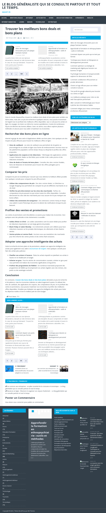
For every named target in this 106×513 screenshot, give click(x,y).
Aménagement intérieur (10, 480)
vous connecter (18, 402)
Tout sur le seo (59, 428)
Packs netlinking (59, 424)
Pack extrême (58, 417)
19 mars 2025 (12, 38)
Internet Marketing (9, 22)
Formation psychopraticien (62, 443)
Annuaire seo (58, 430)
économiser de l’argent (38, 249)
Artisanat (29, 18)
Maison (29, 22)
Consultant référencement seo (64, 420)
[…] (32, 457)
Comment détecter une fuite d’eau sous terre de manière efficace (96, 423)
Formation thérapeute (61, 441)
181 (21, 74)
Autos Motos (41, 18)
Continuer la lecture (78, 157)
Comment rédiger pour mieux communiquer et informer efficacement (91, 190)
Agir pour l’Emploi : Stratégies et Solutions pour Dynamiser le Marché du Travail (90, 137)
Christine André (59, 435)
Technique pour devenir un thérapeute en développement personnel (57, 335)
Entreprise (85, 133)
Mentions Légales (16, 18)
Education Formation (64, 18)
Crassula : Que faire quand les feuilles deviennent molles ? (96, 435)
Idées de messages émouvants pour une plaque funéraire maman (25, 50)
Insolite (90, 18)
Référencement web (60, 426)
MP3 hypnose (58, 437)
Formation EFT (58, 433)
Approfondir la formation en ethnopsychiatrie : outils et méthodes (57, 50)
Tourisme (5, 497)
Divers (51, 18)
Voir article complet (12, 68)
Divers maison (7, 486)
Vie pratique (52, 22)
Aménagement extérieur (10, 475)
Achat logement (7, 469)
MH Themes (31, 511)
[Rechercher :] (85, 30)
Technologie (40, 22)
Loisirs (21, 22)
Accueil (4, 18)
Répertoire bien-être (60, 450)
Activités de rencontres (61, 439)
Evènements (79, 18)
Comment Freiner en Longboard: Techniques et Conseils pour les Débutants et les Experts (96, 450)
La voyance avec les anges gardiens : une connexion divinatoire (96, 466)
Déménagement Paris (61, 422)
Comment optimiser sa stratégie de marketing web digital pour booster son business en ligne (83, 68)
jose (20, 38)
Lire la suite (9, 327)
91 (21, 361)
